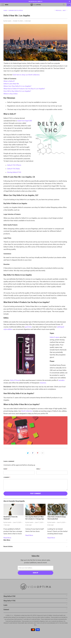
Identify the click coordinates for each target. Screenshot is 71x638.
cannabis (61, 380)
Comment (7, 477)
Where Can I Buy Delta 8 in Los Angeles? (17, 86)
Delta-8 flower (15, 380)
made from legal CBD (24, 121)
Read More (7, 538)
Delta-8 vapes (54, 337)
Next (64, 10)
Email (38, 469)
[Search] (64, 4)
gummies (28, 327)
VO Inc (11, 615)
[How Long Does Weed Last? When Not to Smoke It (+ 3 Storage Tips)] (35, 509)
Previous (58, 10)
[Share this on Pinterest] (38, 453)
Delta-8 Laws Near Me (11, 84)
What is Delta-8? (9, 81)
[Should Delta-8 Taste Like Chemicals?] (14, 509)
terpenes (43, 383)
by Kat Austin (7, 21)
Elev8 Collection (26, 411)
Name (6, 469)
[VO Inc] (35, 4)
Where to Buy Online (10, 94)
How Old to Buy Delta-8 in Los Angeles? (17, 91)
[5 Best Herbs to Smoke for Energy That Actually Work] (57, 509)
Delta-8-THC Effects (14, 165)
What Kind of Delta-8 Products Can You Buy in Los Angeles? (24, 89)
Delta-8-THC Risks (13, 169)
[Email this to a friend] (43, 453)
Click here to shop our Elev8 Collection (26, 75)
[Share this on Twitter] (28, 453)
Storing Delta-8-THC (14, 172)
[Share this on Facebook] (33, 453)
